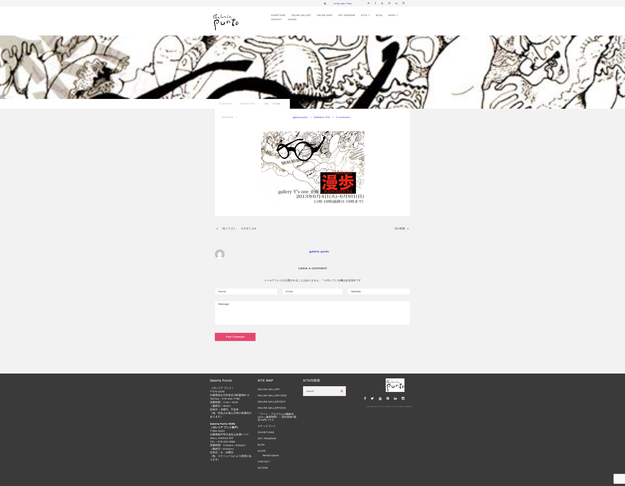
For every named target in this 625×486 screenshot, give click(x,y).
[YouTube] (382, 3)
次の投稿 (400, 228)
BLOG (261, 444)
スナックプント (267, 426)
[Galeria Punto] (225, 21)
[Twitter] (368, 3)
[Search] (325, 3)
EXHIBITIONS (266, 432)
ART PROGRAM (267, 438)
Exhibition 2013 (322, 117)
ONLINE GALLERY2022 (272, 407)
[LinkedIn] (396, 3)
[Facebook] (375, 3)
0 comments (343, 117)
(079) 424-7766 (342, 3)
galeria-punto (300, 117)
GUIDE (262, 450)
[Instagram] (404, 3)
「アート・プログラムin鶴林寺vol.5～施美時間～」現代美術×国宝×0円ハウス (277, 416)
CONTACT (264, 461)
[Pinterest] (389, 3)
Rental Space (271, 455)
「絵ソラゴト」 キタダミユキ (238, 228)
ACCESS (263, 467)
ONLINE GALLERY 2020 (272, 395)
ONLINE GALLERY (269, 389)
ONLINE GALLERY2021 (271, 401)
